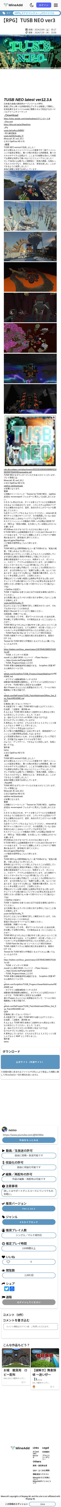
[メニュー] (56, 5)
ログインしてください (29, 1302)
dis (5, 540)
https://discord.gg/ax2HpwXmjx (17, 124)
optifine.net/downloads (13, 486)
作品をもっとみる (28, 1140)
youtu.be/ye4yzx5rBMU (14, 130)
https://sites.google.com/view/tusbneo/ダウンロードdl (27, 119)
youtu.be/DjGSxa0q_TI (13, 136)
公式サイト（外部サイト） (30, 1061)
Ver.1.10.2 (28, 1208)
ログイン (44, 5)
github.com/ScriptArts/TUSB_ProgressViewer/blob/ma (27, 674)
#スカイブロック (29, 1222)
